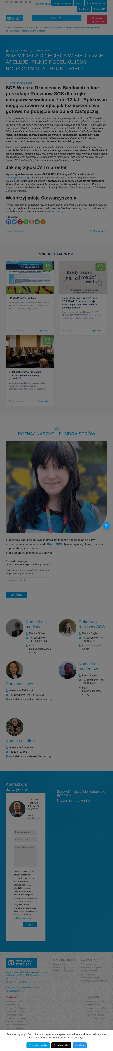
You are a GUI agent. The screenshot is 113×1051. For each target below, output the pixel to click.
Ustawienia (79, 1045)
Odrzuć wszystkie (61, 1045)
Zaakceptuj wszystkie (38, 1045)
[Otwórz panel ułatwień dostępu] (106, 525)
